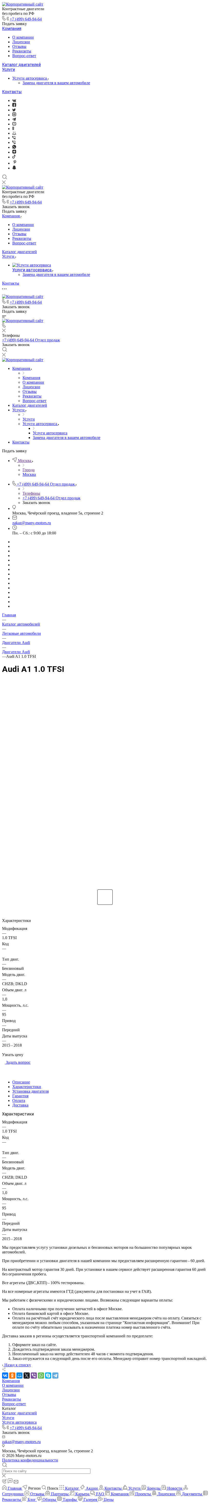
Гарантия (20, 1096)
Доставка (20, 1105)
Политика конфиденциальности (30, 1460)
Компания (11, 28)
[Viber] (14, 138)
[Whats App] (14, 147)
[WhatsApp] (41, 1375)
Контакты (12, 91)
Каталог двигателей (21, 64)
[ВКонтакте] (14, 100)
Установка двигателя (30, 1091)
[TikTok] (14, 157)
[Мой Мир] (19, 1375)
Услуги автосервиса (30, 78)
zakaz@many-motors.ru (31, 523)
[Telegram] (14, 119)
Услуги (8, 69)
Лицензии (21, 42)
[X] (27, 1375)
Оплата (18, 1100)
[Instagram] (14, 115)
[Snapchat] (14, 168)
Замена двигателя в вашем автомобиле (56, 83)
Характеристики (26, 1086)
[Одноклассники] (13, 128)
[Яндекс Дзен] (14, 152)
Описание (21, 1082)
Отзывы (19, 46)
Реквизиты (21, 51)
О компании (23, 37)
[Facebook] (14, 105)
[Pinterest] (14, 163)
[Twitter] (14, 110)
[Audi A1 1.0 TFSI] (105, 782)
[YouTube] (14, 124)
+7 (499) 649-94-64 (26, 19)
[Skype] (48, 1375)
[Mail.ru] (14, 133)
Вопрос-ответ (24, 55)
